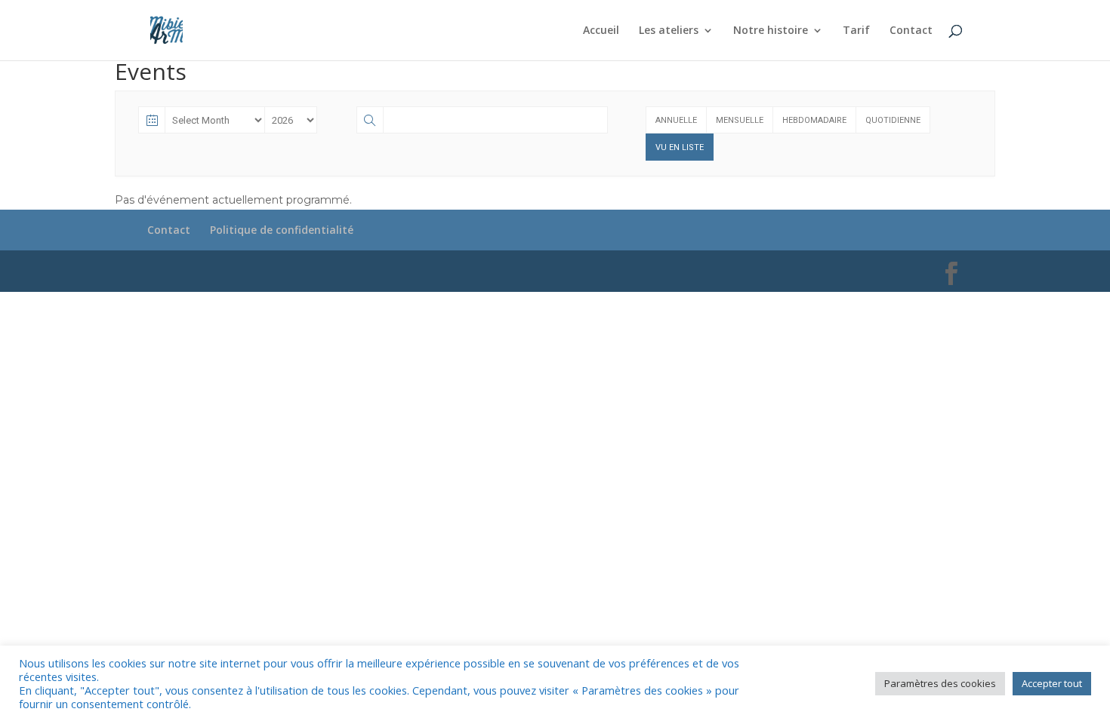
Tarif (856, 31)
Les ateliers (668, 31)
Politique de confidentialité (281, 229)
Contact (911, 31)
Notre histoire (770, 31)
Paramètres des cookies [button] (940, 683)
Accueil (601, 31)
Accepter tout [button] (1052, 683)
